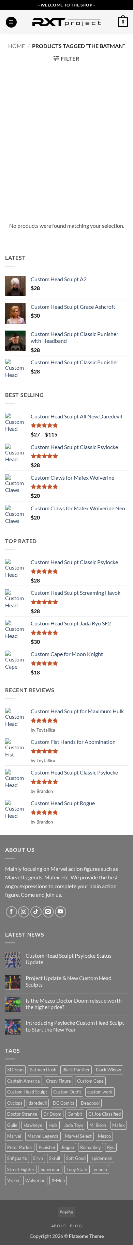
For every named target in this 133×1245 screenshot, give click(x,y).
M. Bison (97, 1125)
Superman (50, 1169)
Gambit (75, 1114)
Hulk (53, 1125)
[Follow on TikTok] (36, 911)
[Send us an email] (48, 911)
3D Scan (15, 1069)
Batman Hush (43, 1069)
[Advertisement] (66, 141)
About (58, 1225)
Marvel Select (78, 1136)
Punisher (47, 1147)
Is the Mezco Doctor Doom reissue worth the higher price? (74, 1003)
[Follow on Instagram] (23, 911)
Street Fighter (20, 1169)
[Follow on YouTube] (60, 911)
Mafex (118, 1125)
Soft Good (76, 1158)
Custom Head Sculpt (27, 1092)
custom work (100, 1092)
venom (100, 1169)
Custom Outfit (67, 1092)
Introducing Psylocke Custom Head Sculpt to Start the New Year (75, 1025)
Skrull (54, 1158)
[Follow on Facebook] (11, 911)
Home (16, 46)
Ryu (111, 1147)
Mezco (104, 1136)
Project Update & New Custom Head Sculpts (69, 981)
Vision (13, 1180)
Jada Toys (73, 1125)
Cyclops (15, 1103)
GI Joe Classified (104, 1114)
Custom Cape (90, 1081)
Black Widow (108, 1069)
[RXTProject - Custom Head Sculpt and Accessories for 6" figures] (66, 22)
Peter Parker (19, 1147)
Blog (76, 1225)
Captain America (23, 1081)
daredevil (38, 1103)
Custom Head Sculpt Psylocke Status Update (69, 958)
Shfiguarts (17, 1158)
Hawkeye (33, 1125)
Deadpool (90, 1103)
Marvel (14, 1136)
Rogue (68, 1147)
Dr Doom (52, 1114)
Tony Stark (77, 1169)
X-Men (58, 1180)
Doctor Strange (22, 1114)
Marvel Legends (43, 1136)
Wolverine (35, 1180)
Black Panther (76, 1069)
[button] (11, 22)
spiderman (102, 1158)
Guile (12, 1125)
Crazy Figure (58, 1081)
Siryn (38, 1158)
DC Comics (64, 1103)
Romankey (90, 1147)
